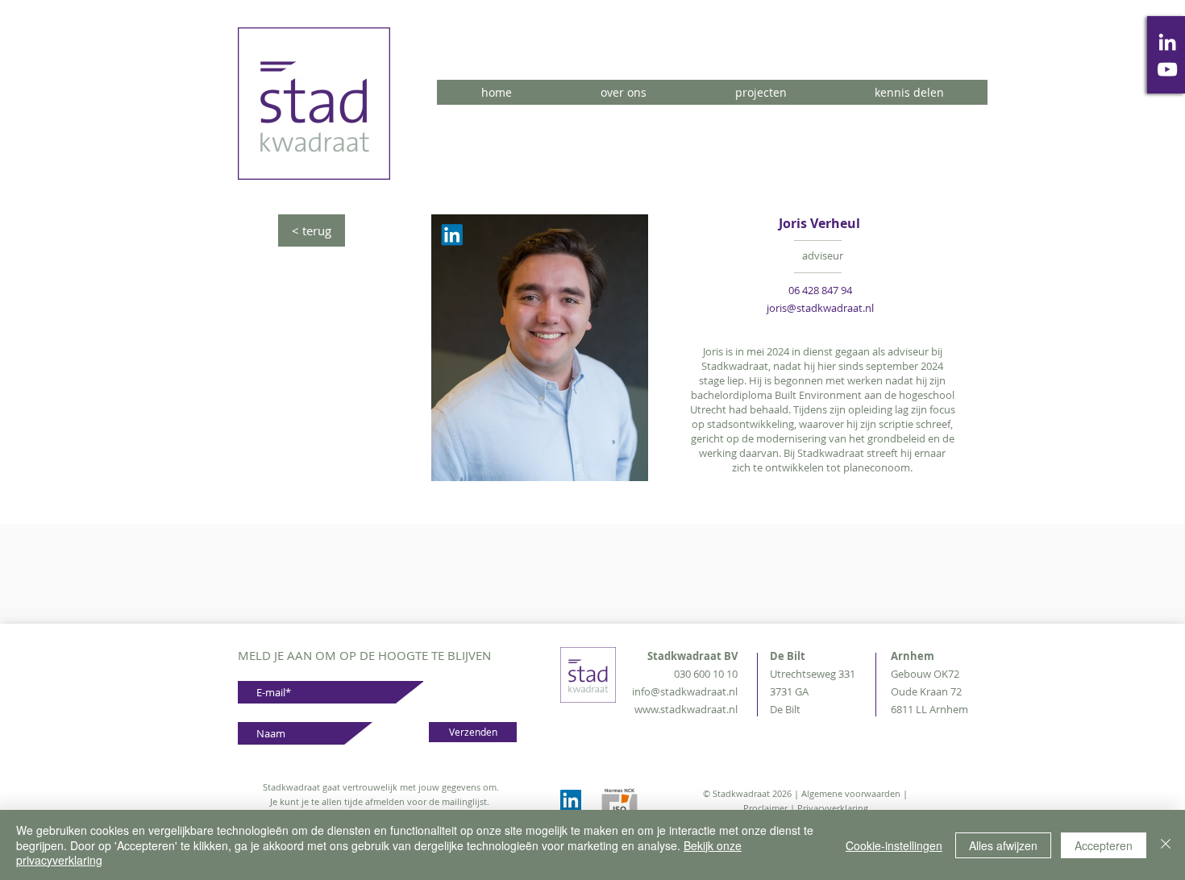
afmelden (385, 801)
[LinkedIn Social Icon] (570, 800)
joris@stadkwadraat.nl (820, 308)
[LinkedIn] (1167, 42)
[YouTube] (1167, 69)
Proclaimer (766, 808)
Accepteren (1104, 845)
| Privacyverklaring (829, 808)
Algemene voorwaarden (850, 793)
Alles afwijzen (1003, 845)
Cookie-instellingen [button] (894, 845)
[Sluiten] (1165, 845)
